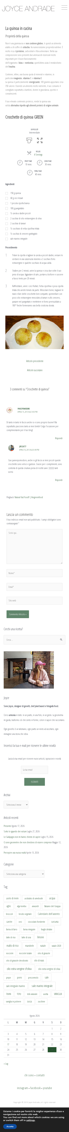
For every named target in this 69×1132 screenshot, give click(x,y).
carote (9, 921)
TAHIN (8, 994)
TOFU (19, 994)
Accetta (10, 1126)
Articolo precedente (34, 361)
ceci (20, 921)
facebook (35, 1088)
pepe (8, 977)
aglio (8, 906)
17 (8, 1044)
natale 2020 (56, 945)
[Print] (29, 140)
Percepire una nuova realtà (15, 852)
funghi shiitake (46, 929)
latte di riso (11, 937)
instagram (22, 1088)
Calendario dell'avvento (49, 914)
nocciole (9, 953)
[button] (40, 140)
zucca (29, 1001)
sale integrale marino (15, 986)
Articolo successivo (35, 370)
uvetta (45, 994)
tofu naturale (32, 994)
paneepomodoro (24, 408)
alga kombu (21, 906)
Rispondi (58, 438)
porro (19, 977)
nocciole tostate (25, 953)
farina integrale (29, 929)
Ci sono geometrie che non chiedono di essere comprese (28, 842)
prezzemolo (33, 977)
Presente (7, 825)
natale (43, 946)
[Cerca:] (34, 639)
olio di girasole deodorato (17, 960)
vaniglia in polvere (13, 1001)
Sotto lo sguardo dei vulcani (15, 831)
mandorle (29, 946)
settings (30, 1120)
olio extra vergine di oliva (49, 969)
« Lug (6, 1063)
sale (47, 977)
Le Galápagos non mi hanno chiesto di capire (22, 836)
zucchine (41, 1001)
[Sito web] (34, 601)
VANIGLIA (58, 994)
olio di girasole (44, 953)
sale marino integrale (42, 986)
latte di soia (26, 937)
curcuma (54, 921)
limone (40, 937)
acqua (52, 898)
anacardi (35, 906)
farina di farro (11, 929)
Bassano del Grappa (52, 906)
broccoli (9, 914)
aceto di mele (12, 898)
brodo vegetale (25, 914)
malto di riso (13, 946)
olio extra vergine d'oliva (19, 969)
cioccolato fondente (36, 921)
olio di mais (39, 960)
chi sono (29, 1075)
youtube (47, 1088)
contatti (40, 1075)
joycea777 (22, 446)
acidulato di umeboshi (34, 898)
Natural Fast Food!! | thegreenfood (29, 497)
